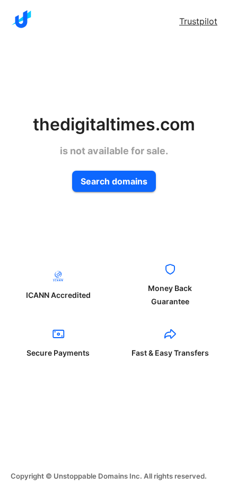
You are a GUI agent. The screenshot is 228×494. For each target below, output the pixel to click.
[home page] (21, 19)
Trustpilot (198, 21)
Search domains (114, 181)
